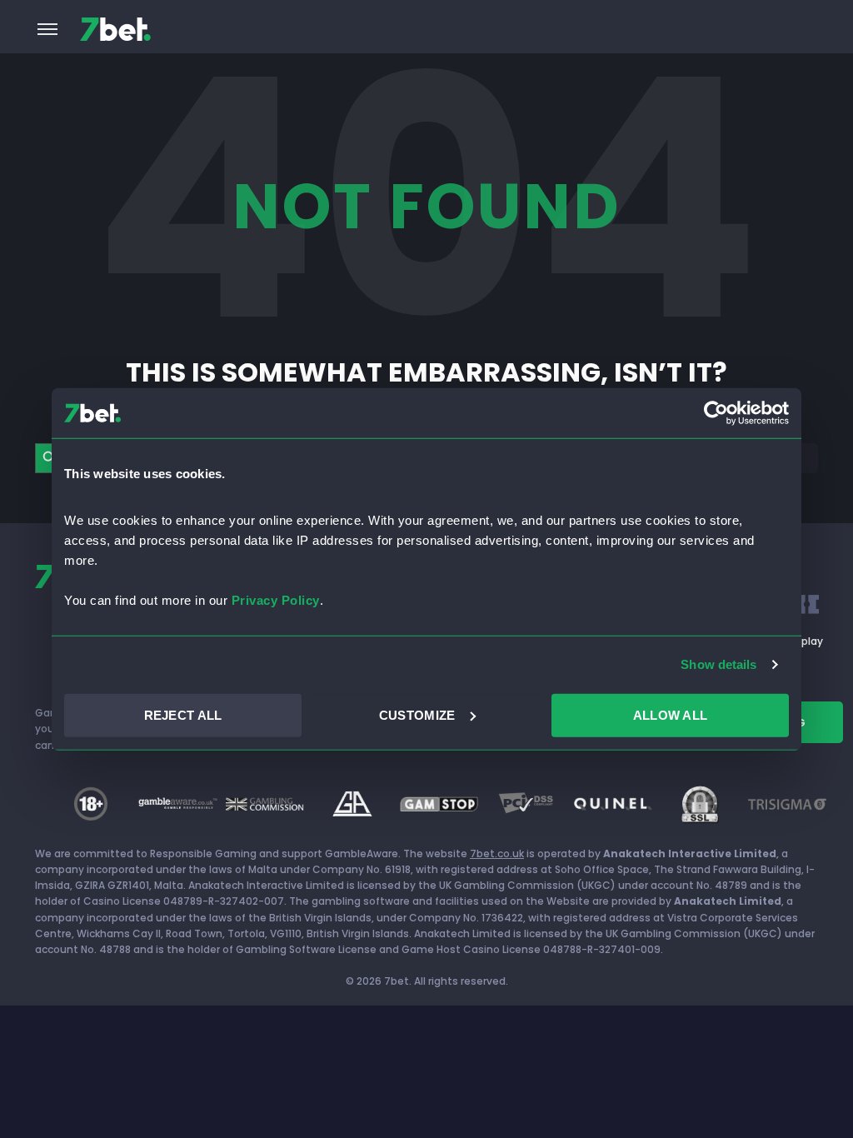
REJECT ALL (183, 714)
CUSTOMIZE (417, 714)
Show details (718, 664)
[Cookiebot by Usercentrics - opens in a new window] (716, 413)
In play (806, 641)
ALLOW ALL (670, 714)
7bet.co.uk (497, 853)
